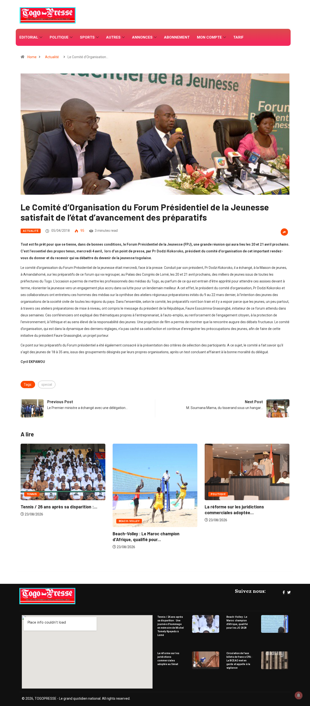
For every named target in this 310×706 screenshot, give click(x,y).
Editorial (28, 37)
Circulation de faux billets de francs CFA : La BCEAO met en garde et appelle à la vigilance (239, 660)
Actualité (52, 57)
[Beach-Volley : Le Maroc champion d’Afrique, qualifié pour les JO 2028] (274, 624)
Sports (87, 37)
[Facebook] (284, 592)
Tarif (238, 37)
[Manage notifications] (298, 695)
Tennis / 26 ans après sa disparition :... (245, 506)
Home (32, 57)
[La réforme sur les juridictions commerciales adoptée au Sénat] (205, 660)
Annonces (142, 37)
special (46, 384)
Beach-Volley (39, 521)
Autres (113, 37)
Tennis (218, 494)
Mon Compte (209, 37)
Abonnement (177, 37)
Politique (59, 37)
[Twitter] (289, 592)
